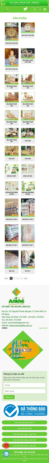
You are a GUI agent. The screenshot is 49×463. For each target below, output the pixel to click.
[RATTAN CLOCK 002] (28, 27)
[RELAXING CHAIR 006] (28, 79)
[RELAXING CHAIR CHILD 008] (28, 53)
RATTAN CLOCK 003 (12, 43)
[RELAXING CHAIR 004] (28, 97)
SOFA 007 (12, 158)
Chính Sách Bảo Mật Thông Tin (24, 422)
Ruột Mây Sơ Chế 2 (11, 245)
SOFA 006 (28, 158)
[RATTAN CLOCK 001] (12, 57)
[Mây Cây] (12, 259)
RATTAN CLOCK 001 (12, 69)
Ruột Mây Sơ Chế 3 (27, 219)
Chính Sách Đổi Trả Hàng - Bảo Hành (24, 440)
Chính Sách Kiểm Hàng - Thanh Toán (24, 434)
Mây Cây (11, 271)
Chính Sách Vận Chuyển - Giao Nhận (24, 446)
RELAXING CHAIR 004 (28, 104)
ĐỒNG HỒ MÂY (11, 176)
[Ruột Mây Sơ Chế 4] (12, 207)
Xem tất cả (43, 328)
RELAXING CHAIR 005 (12, 104)
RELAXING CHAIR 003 (12, 122)
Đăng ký (9, 397)
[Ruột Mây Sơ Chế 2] (12, 233)
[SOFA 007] (12, 151)
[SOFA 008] (28, 133)
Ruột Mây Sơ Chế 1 (27, 245)
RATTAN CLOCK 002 (28, 35)
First (6, 278)
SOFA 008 (28, 141)
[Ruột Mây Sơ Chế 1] (28, 233)
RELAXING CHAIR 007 (12, 87)
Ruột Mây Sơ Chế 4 (11, 219)
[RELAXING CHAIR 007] (12, 79)
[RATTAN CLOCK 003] (12, 31)
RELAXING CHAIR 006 (28, 87)
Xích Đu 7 (28, 271)
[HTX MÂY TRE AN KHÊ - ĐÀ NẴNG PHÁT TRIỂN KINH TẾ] (24, 350)
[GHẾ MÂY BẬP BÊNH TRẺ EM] (12, 186)
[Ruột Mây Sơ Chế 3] (28, 207)
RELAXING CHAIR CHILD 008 (28, 61)
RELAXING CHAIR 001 (12, 140)
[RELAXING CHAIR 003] (12, 115)
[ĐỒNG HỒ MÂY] (12, 168)
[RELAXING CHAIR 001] (12, 133)
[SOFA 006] (28, 151)
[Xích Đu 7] (28, 259)
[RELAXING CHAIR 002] (28, 115)
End (25, 278)
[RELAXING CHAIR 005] (12, 97)
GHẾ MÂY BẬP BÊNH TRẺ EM (11, 193)
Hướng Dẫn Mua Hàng (25, 428)
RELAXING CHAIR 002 (28, 122)
